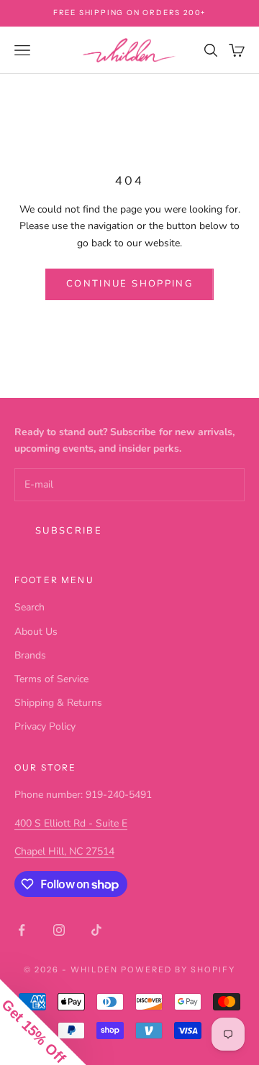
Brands (30, 655)
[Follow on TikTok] (96, 930)
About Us (36, 631)
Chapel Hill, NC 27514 (64, 851)
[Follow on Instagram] (59, 930)
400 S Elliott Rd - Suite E (70, 823)
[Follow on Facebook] (21, 930)
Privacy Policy (45, 726)
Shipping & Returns (58, 703)
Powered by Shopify (178, 969)
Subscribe (68, 530)
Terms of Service (51, 679)
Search (29, 607)
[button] (43, 1022)
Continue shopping (129, 283)
